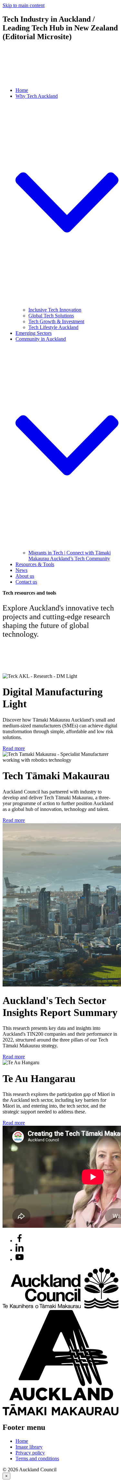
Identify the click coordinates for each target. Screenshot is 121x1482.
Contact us (26, 582)
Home (21, 90)
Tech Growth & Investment (56, 321)
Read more (14, 748)
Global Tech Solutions (51, 315)
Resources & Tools (34, 564)
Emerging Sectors (33, 333)
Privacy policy (30, 1452)
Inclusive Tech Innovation (54, 310)
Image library (29, 1447)
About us (24, 576)
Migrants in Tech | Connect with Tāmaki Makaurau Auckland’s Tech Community (69, 555)
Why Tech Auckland (36, 96)
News (21, 570)
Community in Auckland (40, 339)
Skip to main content (24, 5)
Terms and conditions (37, 1458)
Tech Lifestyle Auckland (53, 327)
